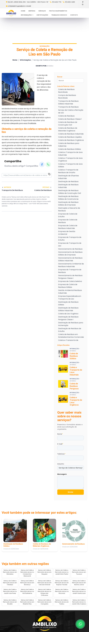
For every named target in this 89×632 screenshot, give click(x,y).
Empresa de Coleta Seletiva (70, 281)
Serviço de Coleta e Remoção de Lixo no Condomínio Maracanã (27, 573)
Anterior (7, 187)
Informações (26, 15)
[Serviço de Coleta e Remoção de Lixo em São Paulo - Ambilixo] (11, 13)
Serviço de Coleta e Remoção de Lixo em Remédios (10, 572)
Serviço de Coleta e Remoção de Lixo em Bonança (27, 583)
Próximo (46, 187)
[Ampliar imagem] (18, 89)
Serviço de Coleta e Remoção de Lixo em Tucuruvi (79, 572)
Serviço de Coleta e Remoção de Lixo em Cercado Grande (44, 583)
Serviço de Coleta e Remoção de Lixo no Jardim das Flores (10, 591)
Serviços (42, 11)
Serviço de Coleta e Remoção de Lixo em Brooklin (10, 602)
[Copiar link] (49, 174)
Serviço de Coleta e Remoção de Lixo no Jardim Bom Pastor (61, 572)
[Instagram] (82, 4)
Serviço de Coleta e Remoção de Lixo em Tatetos (62, 602)
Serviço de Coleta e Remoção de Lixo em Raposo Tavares (62, 583)
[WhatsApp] (48, 164)
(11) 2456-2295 (70, 2)
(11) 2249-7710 (56, 2)
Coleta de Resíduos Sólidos (69, 149)
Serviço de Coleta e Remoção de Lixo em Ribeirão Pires (27, 602)
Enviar (70, 492)
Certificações (42, 15)
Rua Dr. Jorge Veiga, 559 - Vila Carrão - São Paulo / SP (27, 2)
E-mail (60, 444)
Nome (60, 434)
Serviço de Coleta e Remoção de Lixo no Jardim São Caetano (79, 602)
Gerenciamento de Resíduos (70, 249)
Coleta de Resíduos (66, 116)
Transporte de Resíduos (68, 107)
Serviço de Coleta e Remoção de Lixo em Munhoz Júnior (79, 583)
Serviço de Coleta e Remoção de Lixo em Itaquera (44, 572)
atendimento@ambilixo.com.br (19, 6)
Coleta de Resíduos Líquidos (70, 137)
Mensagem (62, 474)
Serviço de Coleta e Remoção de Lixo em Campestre (44, 602)
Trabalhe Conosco (59, 15)
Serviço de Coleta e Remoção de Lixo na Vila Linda (62, 591)
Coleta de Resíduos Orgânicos (71, 140)
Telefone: (61, 454)
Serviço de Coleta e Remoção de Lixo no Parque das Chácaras (44, 592)
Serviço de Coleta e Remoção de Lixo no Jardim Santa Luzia (79, 591)
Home (23, 11)
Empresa (31, 11)
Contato (74, 15)
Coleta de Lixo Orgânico (68, 313)
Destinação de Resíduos (68, 181)
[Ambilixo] (45, 623)
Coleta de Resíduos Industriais (71, 134)
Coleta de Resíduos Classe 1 (70, 119)
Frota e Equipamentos (58, 11)
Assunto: (60, 464)
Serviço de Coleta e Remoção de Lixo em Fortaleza (10, 583)
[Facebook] (82, 2)
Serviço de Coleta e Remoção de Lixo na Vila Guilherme (27, 591)
